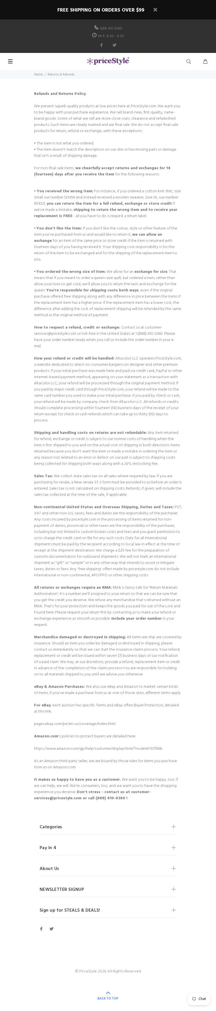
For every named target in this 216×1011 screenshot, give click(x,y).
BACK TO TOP (108, 998)
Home (38, 74)
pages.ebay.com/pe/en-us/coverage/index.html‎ (74, 724)
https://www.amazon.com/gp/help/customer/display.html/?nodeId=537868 (98, 749)
